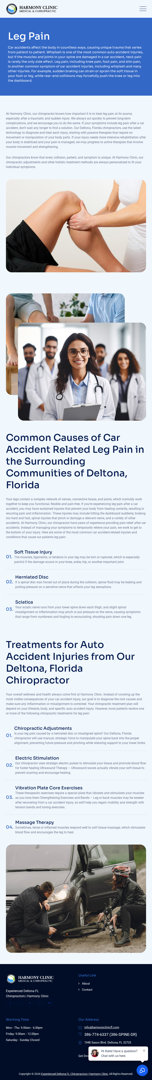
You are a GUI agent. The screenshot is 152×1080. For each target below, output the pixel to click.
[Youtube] (49, 1003)
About (86, 983)
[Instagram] (40, 1003)
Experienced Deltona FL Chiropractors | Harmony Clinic (74, 1073)
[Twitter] (20, 1003)
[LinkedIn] (30, 1003)
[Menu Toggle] (142, 8)
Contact (87, 989)
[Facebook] (10, 1003)
